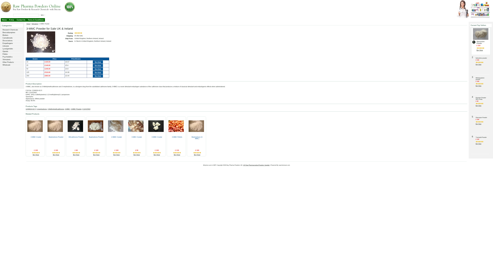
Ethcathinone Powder (76, 137)
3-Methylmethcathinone (56, 109)
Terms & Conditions (36, 20)
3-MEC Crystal (137, 137)
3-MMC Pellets (177, 137)
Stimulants (7, 59)
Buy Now (98, 62)
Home (4, 20)
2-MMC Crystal (116, 137)
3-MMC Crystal (157, 137)
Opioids (5, 51)
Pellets (5, 54)
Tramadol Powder (481, 137)
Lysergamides (8, 49)
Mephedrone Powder (56, 137)
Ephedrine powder (481, 58)
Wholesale (6, 65)
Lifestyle (6, 46)
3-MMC (67, 109)
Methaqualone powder (480, 78)
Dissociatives (8, 41)
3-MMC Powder (76, 109)
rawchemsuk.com (284, 165)
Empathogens (8, 43)
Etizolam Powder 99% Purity (481, 98)
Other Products (8, 62)
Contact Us (21, 20)
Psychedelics (8, 57)
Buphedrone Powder (96, 137)
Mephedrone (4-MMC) (197, 137)
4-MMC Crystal (36, 137)
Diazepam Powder (481, 117)
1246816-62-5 (31, 109)
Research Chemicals (10, 30)
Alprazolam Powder (481, 42)
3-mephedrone (41, 109)
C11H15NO (86, 109)
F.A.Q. (11, 20)
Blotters (5, 35)
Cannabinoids (8, 38)
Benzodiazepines (9, 32)
